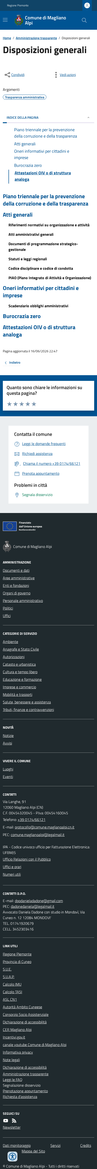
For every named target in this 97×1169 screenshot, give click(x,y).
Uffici (7, 615)
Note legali (11, 1060)
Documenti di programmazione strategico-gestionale (43, 246)
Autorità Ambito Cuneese (22, 1007)
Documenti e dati (16, 570)
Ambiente (10, 641)
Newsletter (11, 1127)
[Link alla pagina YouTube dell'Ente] (5, 1120)
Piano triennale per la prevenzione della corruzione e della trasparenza (45, 200)
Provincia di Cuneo (17, 961)
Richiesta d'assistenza (20, 1096)
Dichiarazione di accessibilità (25, 1022)
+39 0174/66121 (31, 819)
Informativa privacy (18, 1052)
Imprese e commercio (19, 687)
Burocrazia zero (22, 316)
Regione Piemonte (17, 5)
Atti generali (17, 214)
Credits (85, 1145)
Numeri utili (12, 874)
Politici (8, 608)
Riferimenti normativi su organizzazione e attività (48, 225)
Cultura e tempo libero (20, 672)
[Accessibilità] (12, 1156)
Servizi (55, 1145)
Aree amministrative (19, 578)
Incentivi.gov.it (14, 1037)
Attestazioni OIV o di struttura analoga (39, 331)
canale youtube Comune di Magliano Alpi (34, 1044)
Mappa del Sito (33, 1151)
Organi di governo (16, 593)
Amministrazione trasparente (36, 37)
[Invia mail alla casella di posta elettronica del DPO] (39, 901)
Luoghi (8, 769)
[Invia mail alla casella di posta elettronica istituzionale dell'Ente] (44, 827)
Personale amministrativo (23, 600)
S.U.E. (7, 969)
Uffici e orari (12, 867)
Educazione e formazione (22, 679)
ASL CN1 (10, 999)
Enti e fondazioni (16, 585)
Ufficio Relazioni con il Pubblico (27, 859)
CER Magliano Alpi (17, 1029)
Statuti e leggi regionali (27, 259)
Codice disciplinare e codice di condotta (40, 268)
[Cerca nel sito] (82, 20)
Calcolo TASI (12, 992)
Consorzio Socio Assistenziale (25, 1014)
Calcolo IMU (12, 984)
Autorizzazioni (13, 657)
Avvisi (7, 743)
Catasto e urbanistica (19, 664)
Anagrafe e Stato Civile (21, 649)
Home (7, 37)
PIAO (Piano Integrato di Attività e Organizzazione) (49, 278)
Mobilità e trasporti (17, 694)
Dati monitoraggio (17, 1145)
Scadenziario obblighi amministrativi (38, 306)
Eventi (8, 776)
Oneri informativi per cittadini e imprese (41, 291)
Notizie (8, 735)
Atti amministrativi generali (30, 234)
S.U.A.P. (8, 977)
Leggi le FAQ (12, 1079)
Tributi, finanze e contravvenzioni (28, 709)
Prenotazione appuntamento (25, 1091)
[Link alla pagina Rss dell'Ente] (14, 1120)
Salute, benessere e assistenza (27, 702)
